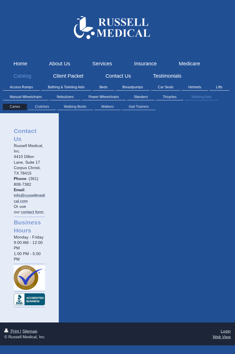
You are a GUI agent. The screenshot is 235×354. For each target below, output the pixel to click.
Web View (222, 337)
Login (226, 331)
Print (14, 331)
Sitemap (29, 331)
